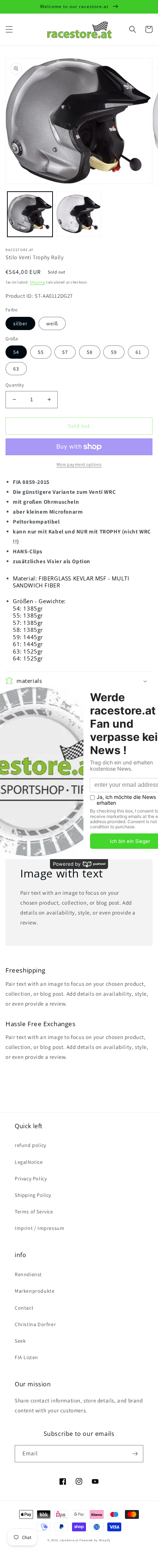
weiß (52, 323)
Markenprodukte (34, 1291)
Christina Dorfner (35, 1324)
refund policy (30, 1145)
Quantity (15, 385)
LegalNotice (29, 1162)
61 (138, 352)
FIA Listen (26, 1357)
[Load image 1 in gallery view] (30, 214)
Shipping (37, 282)
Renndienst (28, 1274)
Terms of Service (34, 1211)
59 (114, 352)
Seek (20, 1340)
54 (16, 352)
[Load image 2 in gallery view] (78, 214)
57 (65, 352)
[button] (9, 29)
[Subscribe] (135, 1453)
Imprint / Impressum (39, 1228)
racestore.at (69, 1540)
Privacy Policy (31, 1178)
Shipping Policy (33, 1195)
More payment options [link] (79, 464)
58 (90, 352)
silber (20, 323)
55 (41, 352)
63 (16, 368)
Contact (24, 1307)
